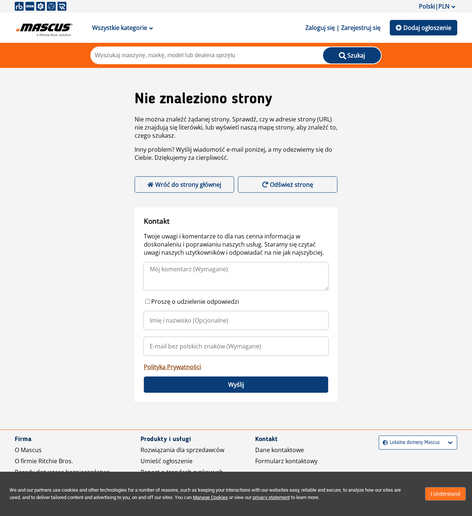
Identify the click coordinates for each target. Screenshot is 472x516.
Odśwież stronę (291, 184)
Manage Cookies (210, 497)
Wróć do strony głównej (188, 184)
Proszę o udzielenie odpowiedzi (195, 301)
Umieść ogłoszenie (166, 461)
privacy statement (271, 497)
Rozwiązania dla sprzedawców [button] (182, 450)
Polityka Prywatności (172, 367)
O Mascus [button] (28, 450)
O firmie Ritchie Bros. (44, 461)
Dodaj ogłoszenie (427, 28)
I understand (445, 494)
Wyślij (236, 385)
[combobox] (384, 443)
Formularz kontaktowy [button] (286, 461)
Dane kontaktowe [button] (279, 450)
